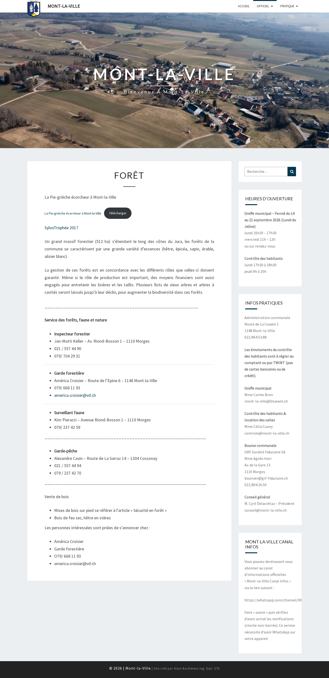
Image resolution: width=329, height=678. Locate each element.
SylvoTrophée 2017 (61, 227)
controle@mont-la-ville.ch (266, 433)
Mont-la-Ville (64, 6)
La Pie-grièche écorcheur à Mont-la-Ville (73, 213)
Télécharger (117, 213)
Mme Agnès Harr (258, 458)
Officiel (263, 6)
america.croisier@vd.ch (75, 395)
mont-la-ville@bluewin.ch (266, 401)
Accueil (244, 6)
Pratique (287, 6)
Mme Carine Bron (258, 394)
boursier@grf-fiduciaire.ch (266, 478)
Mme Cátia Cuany (258, 426)
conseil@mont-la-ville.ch (265, 510)
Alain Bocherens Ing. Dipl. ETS (197, 668)
